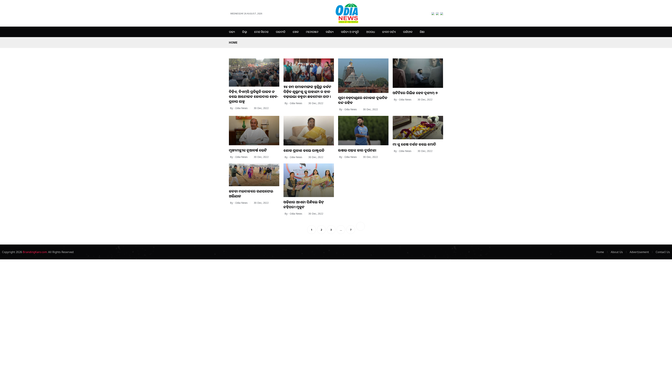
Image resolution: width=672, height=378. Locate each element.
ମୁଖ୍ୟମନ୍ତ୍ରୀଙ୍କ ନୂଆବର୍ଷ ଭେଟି (248, 150)
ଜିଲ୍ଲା (244, 32)
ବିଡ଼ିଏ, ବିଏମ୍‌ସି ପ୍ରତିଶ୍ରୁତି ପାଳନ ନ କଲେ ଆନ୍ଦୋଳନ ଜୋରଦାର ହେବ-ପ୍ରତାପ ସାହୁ (253, 96)
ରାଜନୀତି (280, 32)
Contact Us (663, 252)
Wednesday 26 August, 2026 (246, 13)
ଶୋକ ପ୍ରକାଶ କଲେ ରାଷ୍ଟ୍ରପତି (304, 150)
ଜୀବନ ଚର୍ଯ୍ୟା (389, 32)
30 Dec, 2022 (261, 108)
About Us (617, 252)
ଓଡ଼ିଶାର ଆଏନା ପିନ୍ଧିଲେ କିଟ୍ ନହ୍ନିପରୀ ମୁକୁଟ (304, 204)
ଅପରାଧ (370, 32)
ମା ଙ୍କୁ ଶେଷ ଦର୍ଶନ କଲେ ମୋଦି (414, 144)
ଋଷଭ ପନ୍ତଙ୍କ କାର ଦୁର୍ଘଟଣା (357, 150)
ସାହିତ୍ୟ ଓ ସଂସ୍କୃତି (350, 32)
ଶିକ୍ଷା (422, 32)
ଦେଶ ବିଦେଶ (261, 32)
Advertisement (639, 252)
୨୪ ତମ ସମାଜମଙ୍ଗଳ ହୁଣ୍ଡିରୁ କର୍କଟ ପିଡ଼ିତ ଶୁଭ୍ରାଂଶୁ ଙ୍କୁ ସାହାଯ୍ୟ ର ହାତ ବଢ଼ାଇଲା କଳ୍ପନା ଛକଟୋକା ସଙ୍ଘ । (307, 91)
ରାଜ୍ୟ (232, 32)
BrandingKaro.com (35, 252)
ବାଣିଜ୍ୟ (330, 32)
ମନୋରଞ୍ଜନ (312, 32)
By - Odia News (239, 108)
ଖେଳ (296, 32)
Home (233, 42)
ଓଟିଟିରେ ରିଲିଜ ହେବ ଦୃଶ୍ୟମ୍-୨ (415, 92)
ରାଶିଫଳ (407, 32)
